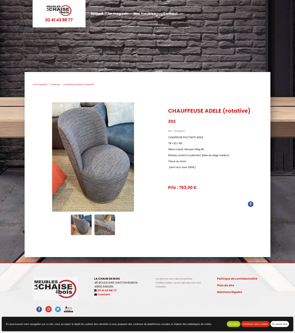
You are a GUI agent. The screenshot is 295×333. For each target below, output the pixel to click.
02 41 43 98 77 (59, 20)
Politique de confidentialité (237, 279)
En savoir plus (279, 324)
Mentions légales (229, 292)
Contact (170, 13)
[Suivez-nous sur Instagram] (48, 309)
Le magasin (118, 13)
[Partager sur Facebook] (39, 309)
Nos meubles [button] (145, 13)
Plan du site (225, 285)
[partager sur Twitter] (58, 309)
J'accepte (233, 324)
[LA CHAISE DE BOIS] (59, 10)
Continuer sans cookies (255, 324)
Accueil (97, 13)
